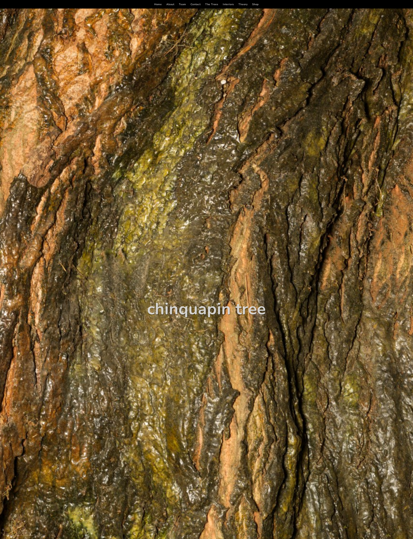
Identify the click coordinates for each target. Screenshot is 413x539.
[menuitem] (158, 4)
